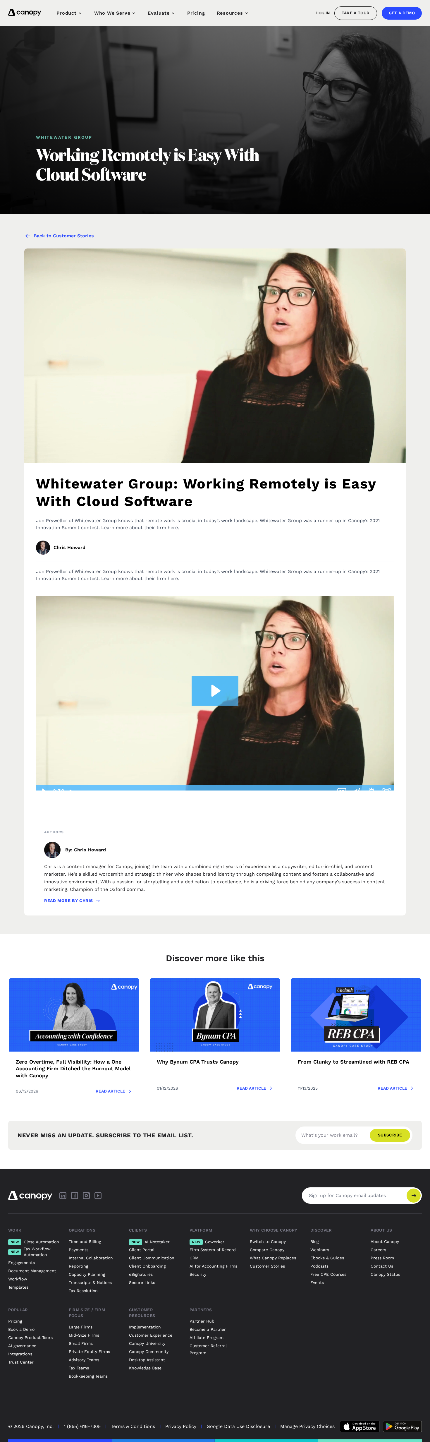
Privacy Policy (180, 1426)
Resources (230, 13)
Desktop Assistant (147, 1359)
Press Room (382, 1258)
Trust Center (21, 1362)
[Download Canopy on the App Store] (359, 1426)
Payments (78, 1249)
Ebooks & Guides (327, 1258)
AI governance (22, 1345)
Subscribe (390, 1135)
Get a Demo (402, 13)
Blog (314, 1241)
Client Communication (151, 1258)
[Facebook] (74, 1195)
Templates (18, 1287)
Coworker (208, 1241)
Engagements (21, 1262)
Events (317, 1282)
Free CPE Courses (328, 1274)
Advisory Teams (84, 1359)
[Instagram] (86, 1195)
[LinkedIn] (62, 1195)
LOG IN (323, 13)
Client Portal (141, 1249)
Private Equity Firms (89, 1351)
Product (66, 13)
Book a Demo (21, 1329)
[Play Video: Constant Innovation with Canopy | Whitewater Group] (215, 691)
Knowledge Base (145, 1368)
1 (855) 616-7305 (82, 1426)
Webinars (319, 1249)
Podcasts (319, 1266)
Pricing (196, 13)
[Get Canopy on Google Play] (402, 1426)
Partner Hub (202, 1321)
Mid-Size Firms (84, 1335)
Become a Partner (208, 1329)
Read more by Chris (68, 900)
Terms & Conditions (133, 1426)
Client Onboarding (147, 1266)
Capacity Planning (87, 1274)
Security (198, 1274)
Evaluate (158, 13)
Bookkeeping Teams (88, 1376)
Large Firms (80, 1327)
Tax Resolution (83, 1290)
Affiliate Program (206, 1337)
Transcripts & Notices (90, 1282)
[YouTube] (98, 1195)
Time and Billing (85, 1241)
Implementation (145, 1327)
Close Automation (35, 1241)
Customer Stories (267, 1266)
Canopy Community (148, 1351)
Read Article (110, 1091)
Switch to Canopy (268, 1241)
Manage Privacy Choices (307, 1426)
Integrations (20, 1354)
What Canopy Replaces (273, 1258)
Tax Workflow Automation (31, 1251)
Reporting (78, 1266)
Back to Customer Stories (64, 236)
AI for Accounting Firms (213, 1266)
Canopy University (147, 1343)
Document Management (32, 1270)
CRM (194, 1258)
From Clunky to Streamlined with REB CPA (353, 1062)
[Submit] (414, 1196)
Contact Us (382, 1266)
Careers (378, 1249)
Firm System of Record (213, 1249)
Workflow (17, 1279)
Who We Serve (112, 13)
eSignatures (141, 1274)
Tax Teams (79, 1368)
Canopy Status (385, 1274)
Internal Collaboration (91, 1258)
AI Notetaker (150, 1241)
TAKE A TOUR (356, 13)
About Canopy (385, 1241)
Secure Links (142, 1282)
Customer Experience (150, 1335)
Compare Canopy (267, 1249)
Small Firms (81, 1343)
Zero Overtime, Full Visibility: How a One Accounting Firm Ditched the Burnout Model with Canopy (73, 1069)
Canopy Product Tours (30, 1337)
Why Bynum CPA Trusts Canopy (198, 1062)
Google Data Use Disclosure (238, 1426)
